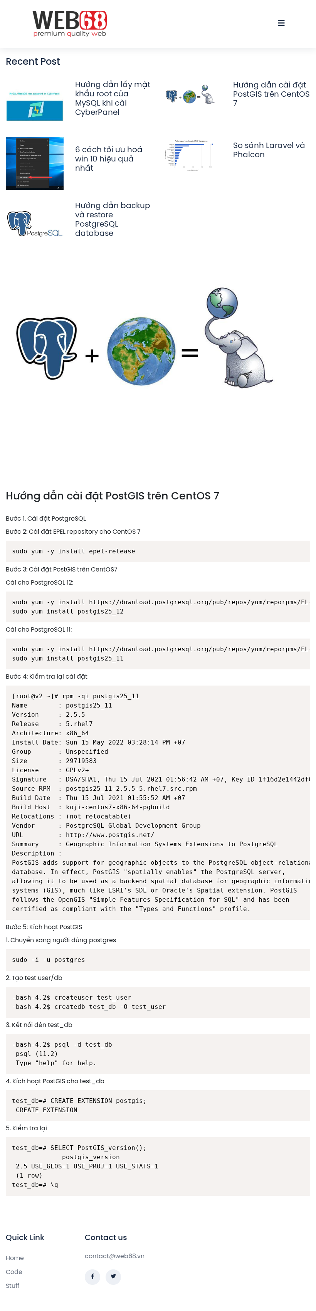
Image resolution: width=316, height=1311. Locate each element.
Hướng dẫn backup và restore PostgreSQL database (112, 220)
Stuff (12, 1286)
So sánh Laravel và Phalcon (269, 150)
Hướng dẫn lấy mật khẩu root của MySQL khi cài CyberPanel (112, 99)
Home (15, 1258)
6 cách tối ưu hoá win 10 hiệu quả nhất (109, 159)
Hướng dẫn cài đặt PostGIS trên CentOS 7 (271, 94)
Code (14, 1272)
